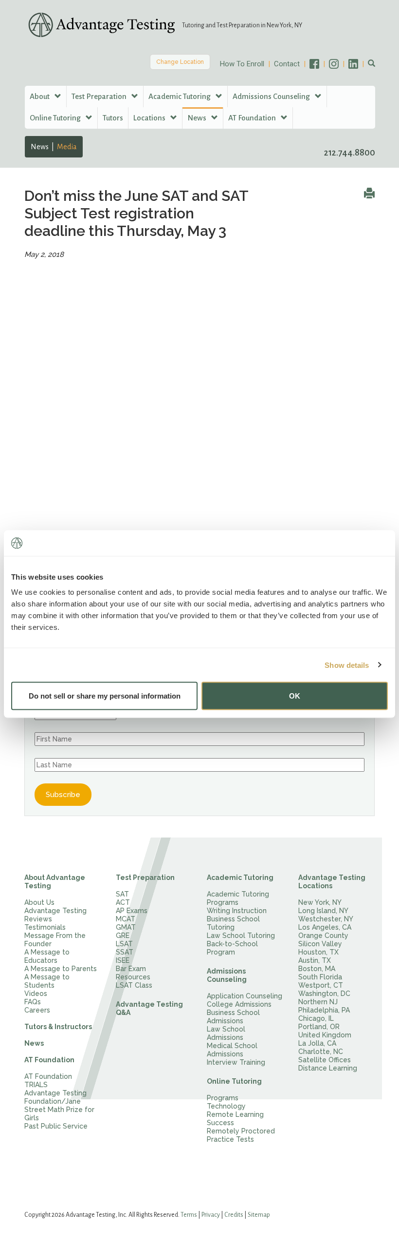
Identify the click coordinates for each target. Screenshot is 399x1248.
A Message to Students (47, 981)
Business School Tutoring (233, 923)
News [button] (197, 118)
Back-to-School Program (232, 948)
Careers (37, 1010)
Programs (222, 1098)
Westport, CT (320, 985)
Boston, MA (316, 969)
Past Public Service (56, 1126)
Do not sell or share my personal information (105, 696)
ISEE (122, 960)
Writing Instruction (237, 911)
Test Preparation (145, 877)
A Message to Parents (60, 969)
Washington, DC (324, 993)
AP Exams (131, 911)
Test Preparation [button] (100, 96)
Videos (35, 993)
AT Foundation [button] (252, 118)
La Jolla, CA (317, 1043)
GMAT (126, 927)
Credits (233, 1214)
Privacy (210, 1214)
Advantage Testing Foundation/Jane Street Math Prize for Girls (59, 1105)
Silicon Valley (320, 944)
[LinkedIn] (358, 64)
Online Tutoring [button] (56, 118)
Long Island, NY (323, 911)
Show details (347, 665)
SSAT (124, 952)
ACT (123, 902)
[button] (371, 64)
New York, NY (320, 902)
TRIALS (36, 1085)
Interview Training (236, 1062)
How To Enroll (242, 63)
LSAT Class (134, 985)
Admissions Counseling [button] (272, 96)
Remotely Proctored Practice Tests (241, 1135)
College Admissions (239, 1004)
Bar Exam (131, 969)
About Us (39, 902)
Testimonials (45, 927)
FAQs (32, 1002)
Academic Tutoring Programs (238, 898)
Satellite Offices (324, 1060)
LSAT (124, 944)
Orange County (323, 935)
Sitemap (259, 1214)
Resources (133, 977)
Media (67, 147)
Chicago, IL (316, 1018)
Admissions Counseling (227, 975)
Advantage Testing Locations (331, 882)
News (40, 147)
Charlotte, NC (320, 1051)
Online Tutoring (234, 1081)
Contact (287, 63)
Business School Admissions (233, 1017)
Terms (189, 1214)
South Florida (320, 977)
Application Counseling (244, 996)
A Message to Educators (47, 956)
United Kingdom (324, 1035)
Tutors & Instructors (58, 1027)
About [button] (40, 96)
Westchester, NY (325, 919)
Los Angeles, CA (324, 927)
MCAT (125, 919)
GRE (122, 935)
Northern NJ (318, 1002)
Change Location (180, 61)
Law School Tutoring (241, 935)
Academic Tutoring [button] (180, 96)
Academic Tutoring (240, 877)
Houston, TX (318, 952)
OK (294, 696)
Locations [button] (150, 118)
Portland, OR (319, 1027)
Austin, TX (314, 960)
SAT (122, 894)
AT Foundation (49, 1060)
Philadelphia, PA (324, 1010)
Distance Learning (327, 1068)
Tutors (113, 118)
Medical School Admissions (232, 1050)
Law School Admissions (226, 1033)
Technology (226, 1106)
